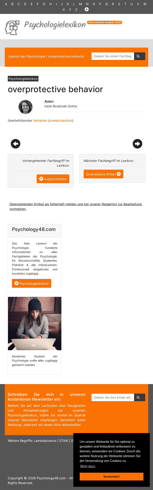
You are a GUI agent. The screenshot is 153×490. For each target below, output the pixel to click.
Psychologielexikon (34, 284)
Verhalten (40, 120)
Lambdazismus (45, 441)
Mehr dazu (87, 466)
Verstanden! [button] (111, 476)
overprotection (60, 120)
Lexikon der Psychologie (26, 56)
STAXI (63, 441)
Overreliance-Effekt (101, 174)
